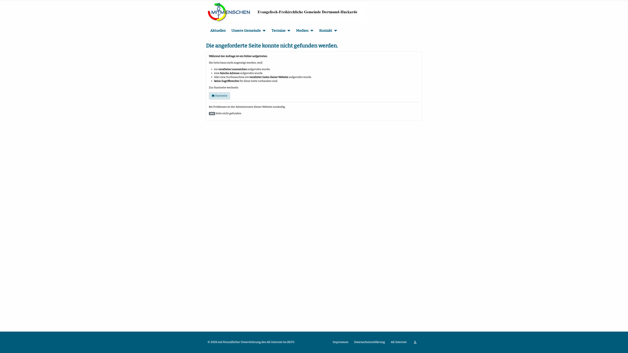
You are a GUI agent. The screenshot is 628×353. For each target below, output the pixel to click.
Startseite (221, 95)
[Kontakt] (334, 30)
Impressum (340, 342)
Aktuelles (218, 30)
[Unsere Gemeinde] (263, 30)
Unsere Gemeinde (246, 30)
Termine (279, 30)
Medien (302, 30)
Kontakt (325, 30)
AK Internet (399, 342)
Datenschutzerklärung (369, 342)
